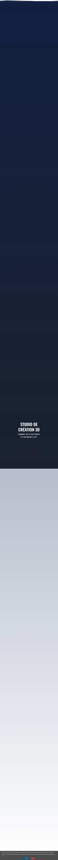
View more (4, 856)
